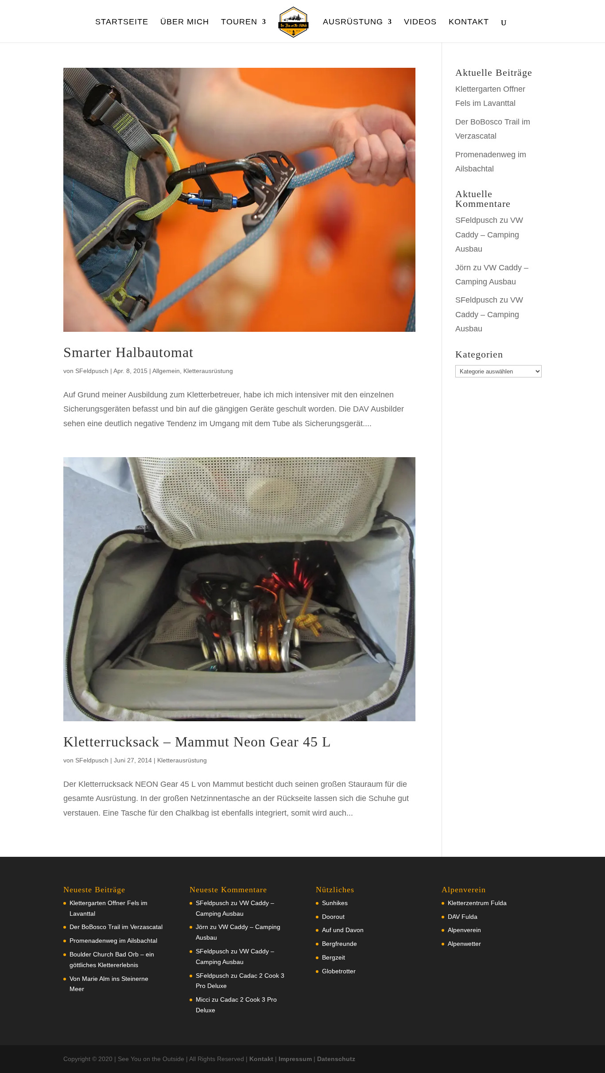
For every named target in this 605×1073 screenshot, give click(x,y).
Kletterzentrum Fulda (477, 902)
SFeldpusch (92, 370)
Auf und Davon (343, 929)
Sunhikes (335, 902)
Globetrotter (339, 971)
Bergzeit (333, 957)
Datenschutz (336, 1058)
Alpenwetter (464, 943)
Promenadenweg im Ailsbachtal (113, 940)
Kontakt (469, 22)
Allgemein (166, 370)
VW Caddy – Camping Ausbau (489, 234)
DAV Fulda (462, 916)
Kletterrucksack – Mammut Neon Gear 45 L (197, 742)
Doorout (333, 916)
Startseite (121, 22)
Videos (420, 22)
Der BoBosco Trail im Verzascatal (116, 926)
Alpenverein (464, 929)
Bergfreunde (339, 943)
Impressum (295, 1058)
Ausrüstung (353, 22)
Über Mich (184, 22)
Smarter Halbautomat (128, 352)
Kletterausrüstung (208, 370)
